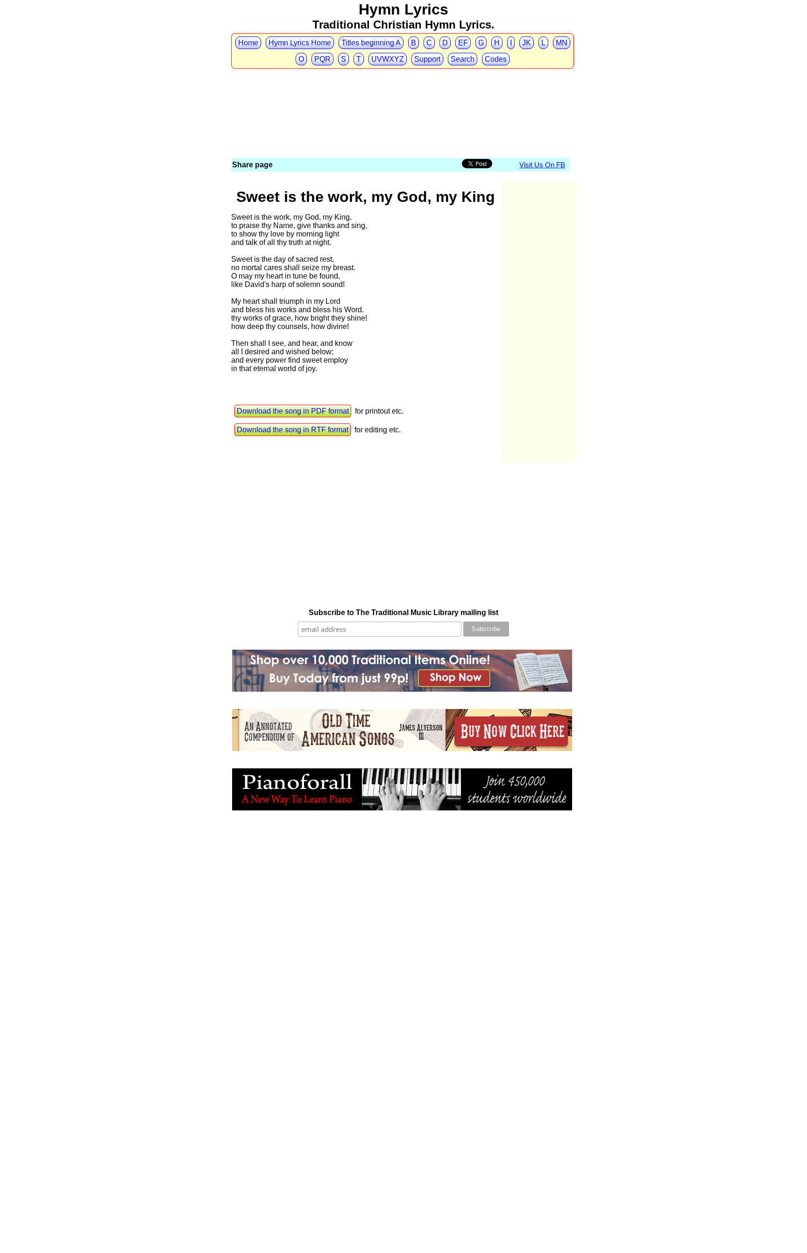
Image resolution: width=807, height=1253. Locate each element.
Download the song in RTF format (292, 430)
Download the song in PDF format (293, 411)
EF (463, 43)
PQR (322, 59)
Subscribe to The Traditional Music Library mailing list (403, 612)
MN (561, 43)
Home (248, 43)
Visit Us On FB (542, 165)
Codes (496, 59)
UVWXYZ (387, 59)
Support (427, 59)
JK (526, 43)
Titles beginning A (371, 43)
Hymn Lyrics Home (300, 43)
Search (462, 59)
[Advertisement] (401, 87)
